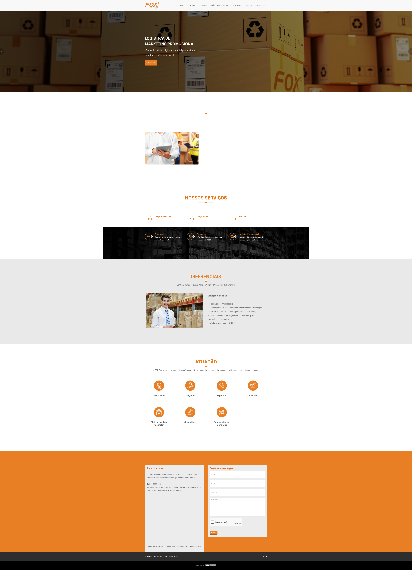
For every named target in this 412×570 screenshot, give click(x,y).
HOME (182, 5)
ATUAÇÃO (248, 5)
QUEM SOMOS (192, 5)
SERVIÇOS (203, 5)
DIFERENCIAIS (236, 5)
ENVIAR (213, 532)
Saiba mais (151, 62)
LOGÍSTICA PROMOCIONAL (220, 5)
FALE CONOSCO (260, 5)
